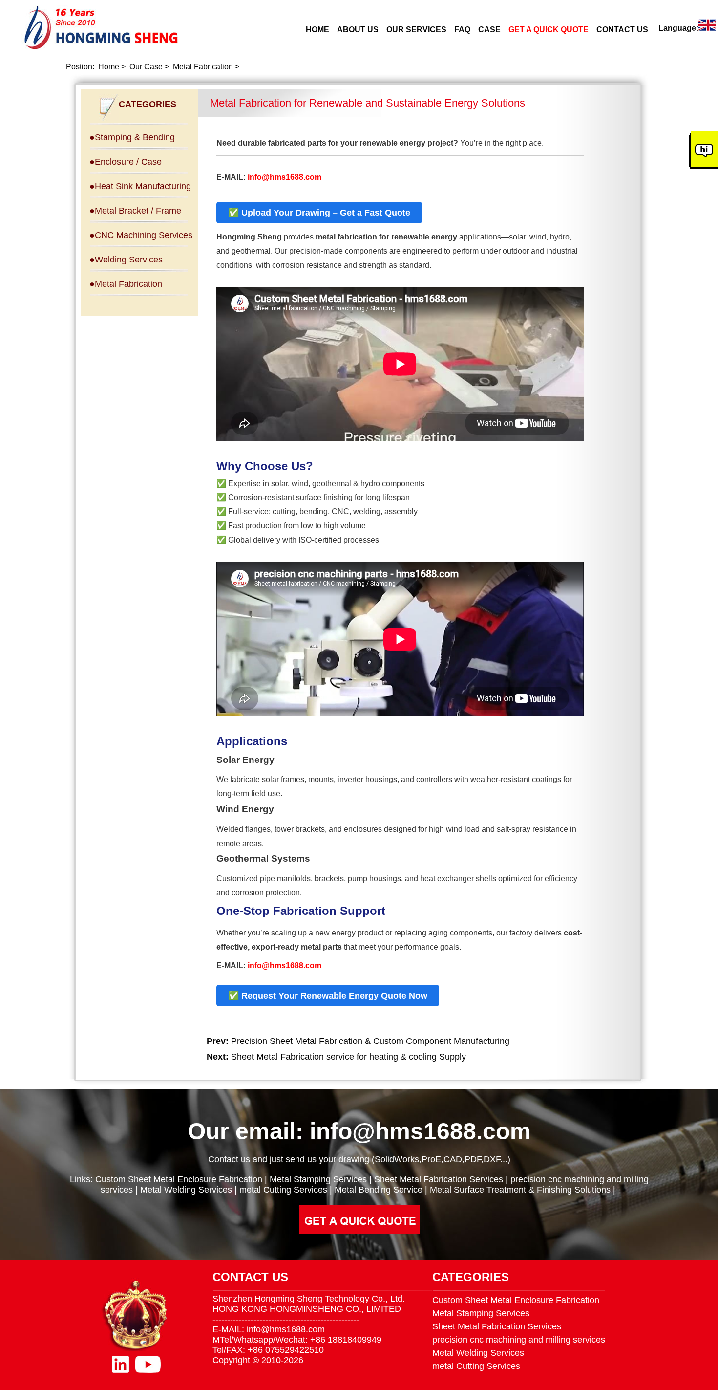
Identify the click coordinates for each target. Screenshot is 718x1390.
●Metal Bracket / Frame (135, 211)
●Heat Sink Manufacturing (140, 186)
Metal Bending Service (378, 1190)
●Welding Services (126, 259)
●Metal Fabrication (125, 284)
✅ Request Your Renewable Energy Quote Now (327, 995)
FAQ (462, 29)
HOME (317, 29)
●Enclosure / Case (125, 162)
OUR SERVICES (416, 29)
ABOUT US (358, 29)
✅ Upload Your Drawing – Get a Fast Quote (319, 212)
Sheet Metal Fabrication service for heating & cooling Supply (348, 1057)
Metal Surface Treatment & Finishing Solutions (520, 1190)
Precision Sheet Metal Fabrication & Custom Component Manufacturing (370, 1041)
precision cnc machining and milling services (518, 1340)
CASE (489, 29)
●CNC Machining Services (140, 235)
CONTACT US (622, 29)
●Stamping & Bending (132, 137)
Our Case (146, 67)
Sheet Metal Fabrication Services (438, 1179)
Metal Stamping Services (318, 1179)
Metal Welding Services (186, 1190)
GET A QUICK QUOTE (548, 29)
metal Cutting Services (283, 1190)
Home (108, 67)
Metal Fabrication (203, 67)
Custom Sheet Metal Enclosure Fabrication (178, 1179)
